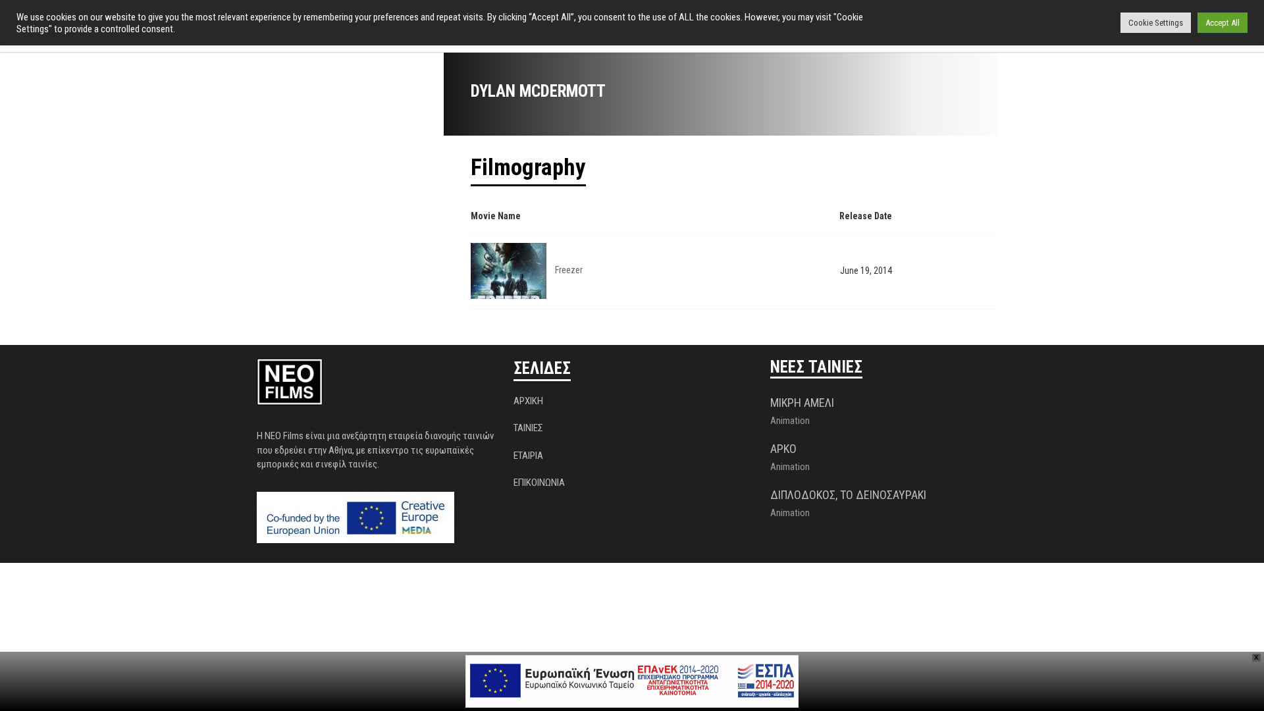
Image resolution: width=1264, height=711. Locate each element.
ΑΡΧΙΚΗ (528, 401)
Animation (790, 421)
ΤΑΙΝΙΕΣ (528, 428)
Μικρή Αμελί (802, 402)
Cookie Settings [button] (1155, 23)
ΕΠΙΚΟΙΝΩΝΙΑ (539, 482)
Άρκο (783, 449)
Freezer (569, 270)
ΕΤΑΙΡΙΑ (528, 455)
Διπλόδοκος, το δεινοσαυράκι (848, 495)
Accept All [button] (1222, 23)
